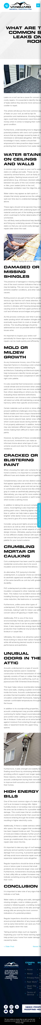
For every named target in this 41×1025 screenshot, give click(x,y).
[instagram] (11, 1007)
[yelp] (17, 1007)
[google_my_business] (11, 1011)
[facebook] (6, 1007)
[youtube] (6, 1011)
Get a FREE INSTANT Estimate (39, 515)
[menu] (38, 5)
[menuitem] (32, 969)
